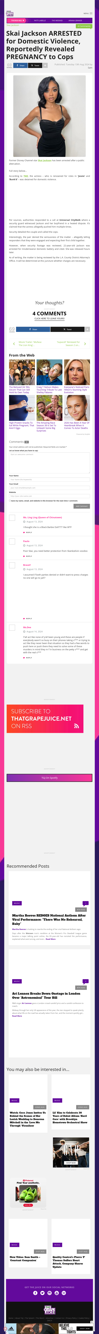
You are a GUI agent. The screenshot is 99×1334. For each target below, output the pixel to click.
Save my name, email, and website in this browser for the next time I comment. (44, 501)
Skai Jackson (13, 25)
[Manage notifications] (5, 1329)
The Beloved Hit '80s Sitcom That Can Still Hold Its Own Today (19, 390)
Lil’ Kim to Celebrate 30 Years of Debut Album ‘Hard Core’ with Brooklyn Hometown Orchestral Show (70, 1117)
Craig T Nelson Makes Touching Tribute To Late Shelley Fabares (49, 390)
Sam (90, 67)
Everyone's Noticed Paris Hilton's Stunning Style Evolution (76, 390)
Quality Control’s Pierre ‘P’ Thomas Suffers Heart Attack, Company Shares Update (69, 1262)
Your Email (13, 484)
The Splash (29, 1318)
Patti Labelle (40, 20)
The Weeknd (57, 20)
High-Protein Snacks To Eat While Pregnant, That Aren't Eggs (21, 425)
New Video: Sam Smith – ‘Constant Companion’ (25, 1259)
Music (15, 1100)
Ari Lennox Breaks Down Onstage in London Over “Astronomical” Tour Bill (46, 996)
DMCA (49, 1320)
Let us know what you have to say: (23, 450)
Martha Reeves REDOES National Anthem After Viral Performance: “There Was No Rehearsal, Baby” (49, 920)
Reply (29, 532)
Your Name (13, 475)
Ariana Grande (75, 20)
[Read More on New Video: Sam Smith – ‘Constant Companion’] (28, 1230)
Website (12, 492)
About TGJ (19, 1318)
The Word (40, 1318)
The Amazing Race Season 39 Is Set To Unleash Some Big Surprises (46, 426)
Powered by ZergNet (83, 434)
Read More (51, 939)
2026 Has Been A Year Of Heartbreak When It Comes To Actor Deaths (76, 425)
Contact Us (59, 1318)
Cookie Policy (84, 1318)
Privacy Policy (71, 1318)
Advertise (49, 1318)
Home (11, 1318)
